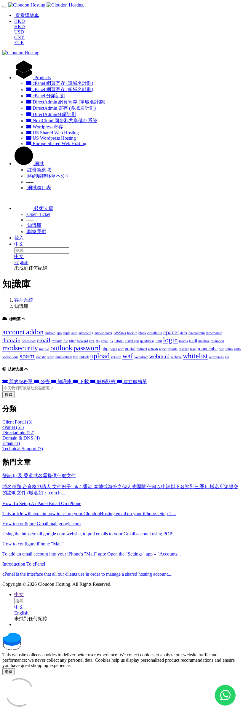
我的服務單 (21, 381)
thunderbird (63, 357)
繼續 (8, 671)
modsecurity (20, 348)
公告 (45, 381)
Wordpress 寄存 (47, 126)
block (142, 333)
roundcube (208, 348)
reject (163, 349)
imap (119, 340)
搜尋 (8, 394)
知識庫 (33, 225)
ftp (98, 341)
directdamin (214, 333)
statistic (41, 357)
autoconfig (86, 333)
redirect (142, 349)
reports (173, 349)
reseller (184, 349)
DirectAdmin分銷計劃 (53, 114)
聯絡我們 (36, 231)
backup (132, 333)
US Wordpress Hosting (53, 138)
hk (111, 341)
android (50, 333)
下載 (84, 381)
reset (193, 349)
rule (221, 349)
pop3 (113, 349)
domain (11, 340)
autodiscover (103, 333)
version (116, 357)
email (43, 340)
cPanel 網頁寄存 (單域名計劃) (62, 83)
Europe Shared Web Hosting (58, 143)
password (86, 348)
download (29, 341)
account (13, 332)
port (121, 349)
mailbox (204, 341)
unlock (84, 357)
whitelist (195, 356)
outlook (61, 348)
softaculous (10, 357)
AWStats (119, 333)
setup (229, 349)
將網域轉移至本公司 (48, 176)
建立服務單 (134, 381)
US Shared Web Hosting (55, 132)
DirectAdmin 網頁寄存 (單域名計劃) (68, 101)
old (47, 349)
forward (82, 341)
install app (132, 341)
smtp (237, 349)
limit (159, 341)
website (176, 357)
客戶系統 (23, 300)
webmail (159, 356)
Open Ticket (38, 214)
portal (130, 348)
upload (100, 356)
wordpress (216, 357)
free (92, 341)
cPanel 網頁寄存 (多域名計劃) (62, 89)
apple (66, 333)
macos (183, 341)
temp (50, 357)
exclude (57, 341)
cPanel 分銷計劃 (48, 95)
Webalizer (141, 357)
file (65, 341)
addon (35, 332)
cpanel (171, 332)
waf (127, 356)
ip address (147, 341)
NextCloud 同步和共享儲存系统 (64, 120)
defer (183, 333)
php (104, 348)
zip (227, 357)
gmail (104, 341)
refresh (153, 349)
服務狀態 (106, 381)
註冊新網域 (38, 169)
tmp (75, 357)
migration (217, 341)
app (59, 333)
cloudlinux (154, 333)
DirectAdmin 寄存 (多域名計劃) (63, 108)
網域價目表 (38, 187)
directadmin (196, 333)
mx (41, 349)
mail (193, 340)
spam (27, 356)
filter (72, 341)
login (170, 340)
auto (74, 333)
